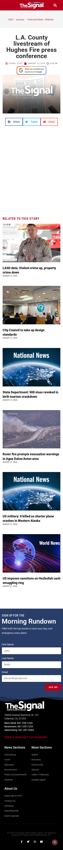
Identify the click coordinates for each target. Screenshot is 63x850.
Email (5, 672)
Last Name (8, 658)
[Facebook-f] (21, 841)
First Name (8, 644)
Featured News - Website (41, 19)
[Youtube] (41, 841)
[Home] (4, 19)
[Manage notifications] (55, 842)
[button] (7, 5)
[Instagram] (35, 841)
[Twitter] (28, 841)
